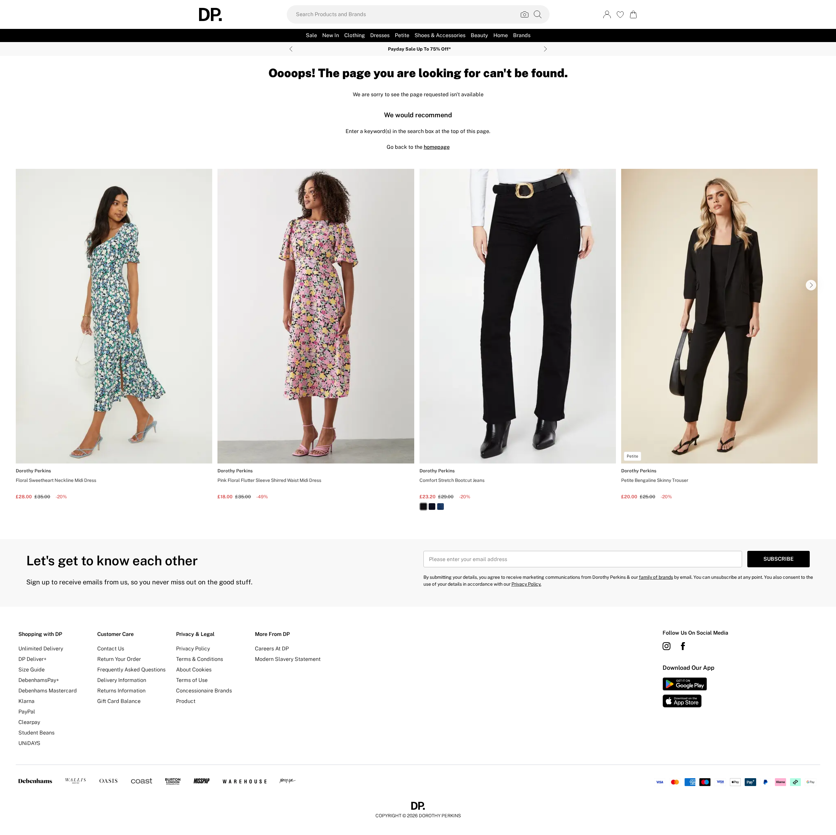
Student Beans (36, 733)
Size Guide (31, 669)
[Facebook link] (683, 646)
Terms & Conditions (199, 659)
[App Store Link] (685, 692)
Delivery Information (121, 680)
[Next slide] (545, 49)
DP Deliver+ (32, 659)
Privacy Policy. (526, 584)
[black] (423, 506)
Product (185, 701)
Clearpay (29, 722)
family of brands (656, 577)
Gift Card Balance (119, 701)
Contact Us (110, 648)
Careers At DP (272, 648)
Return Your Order (119, 659)
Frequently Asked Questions (131, 669)
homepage (437, 147)
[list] (418, 343)
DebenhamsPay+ (38, 680)
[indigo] (432, 506)
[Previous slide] (291, 49)
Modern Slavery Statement (288, 659)
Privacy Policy (193, 648)
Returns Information (121, 691)
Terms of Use (192, 680)
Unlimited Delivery (40, 648)
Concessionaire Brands (204, 691)
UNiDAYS (29, 743)
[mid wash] (440, 506)
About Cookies (194, 669)
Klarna (26, 701)
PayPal (26, 712)
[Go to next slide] (811, 285)
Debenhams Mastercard (47, 691)
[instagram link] (666, 646)
